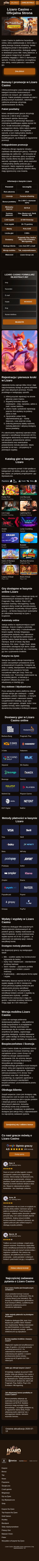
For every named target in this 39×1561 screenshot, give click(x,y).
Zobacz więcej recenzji (19, 1268)
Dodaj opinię (19, 1154)
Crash (24, 481)
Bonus (4, 1471)
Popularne (5, 481)
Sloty (32, 481)
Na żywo (15, 481)
